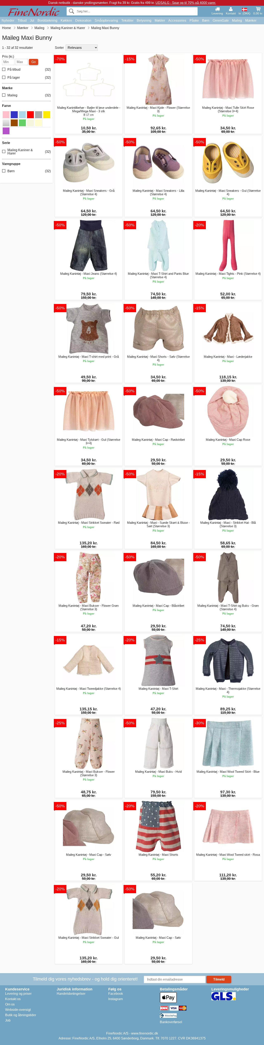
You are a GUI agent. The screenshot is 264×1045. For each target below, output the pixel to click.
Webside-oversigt (18, 1009)
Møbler (160, 20)
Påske (194, 20)
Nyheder (8, 20)
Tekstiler (127, 20)
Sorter (59, 47)
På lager (29, 77)
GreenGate (221, 20)
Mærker (250, 20)
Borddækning (47, 20)
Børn (205, 20)
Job (8, 1020)
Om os (10, 1004)
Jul (32, 20)
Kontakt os (13, 999)
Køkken (66, 20)
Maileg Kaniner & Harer (29, 151)
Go (33, 62)
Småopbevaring (106, 20)
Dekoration (83, 20)
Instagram (115, 999)
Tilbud (22, 20)
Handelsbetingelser (71, 993)
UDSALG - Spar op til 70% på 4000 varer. (186, 3)
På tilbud (29, 69)
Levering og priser (18, 993)
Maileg (237, 20)
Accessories (177, 20)
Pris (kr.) (8, 56)
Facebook (115, 993)
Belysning (144, 20)
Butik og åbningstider (20, 1015)
